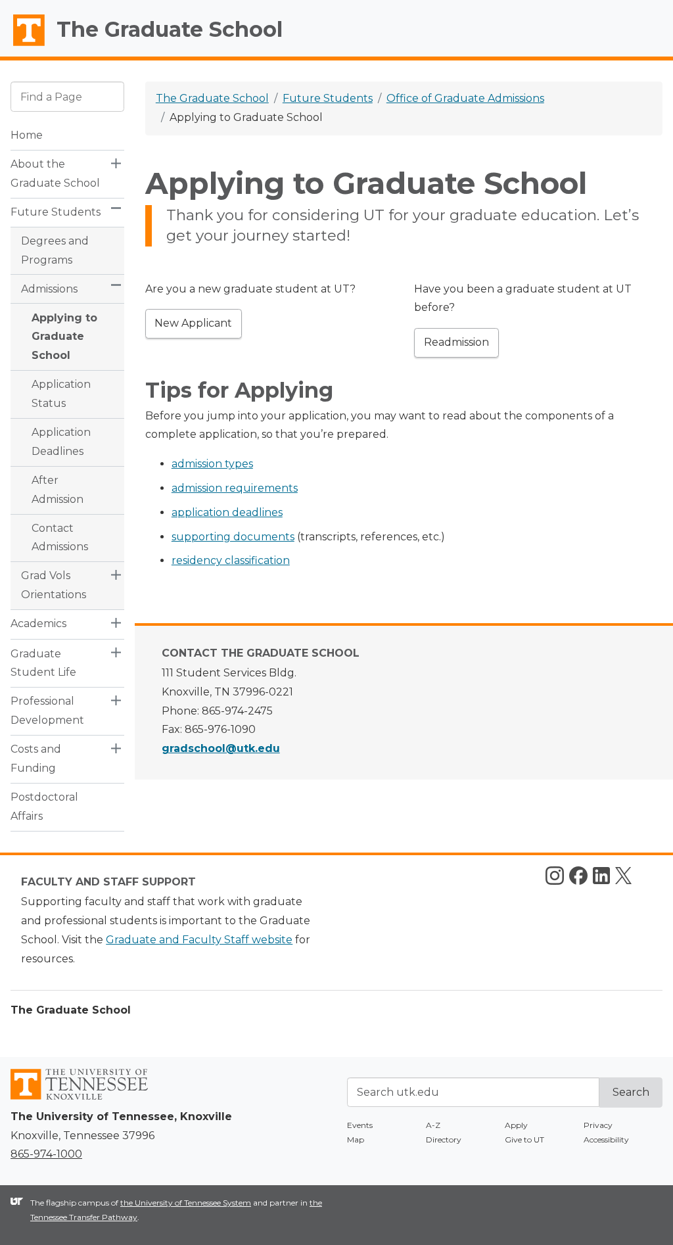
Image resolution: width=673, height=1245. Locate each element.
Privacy (598, 1125)
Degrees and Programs (55, 250)
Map (355, 1139)
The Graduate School (170, 29)
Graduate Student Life (43, 663)
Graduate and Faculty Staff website (199, 939)
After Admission (57, 489)
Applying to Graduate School (64, 337)
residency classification (231, 560)
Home (27, 135)
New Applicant (193, 323)
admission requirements (235, 488)
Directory (443, 1139)
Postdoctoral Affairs (44, 806)
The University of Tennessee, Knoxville (23, 46)
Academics (38, 623)
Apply (516, 1125)
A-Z (433, 1125)
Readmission (456, 342)
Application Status (61, 394)
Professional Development (47, 710)
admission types (212, 464)
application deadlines (227, 512)
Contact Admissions (60, 537)
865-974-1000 (46, 1154)
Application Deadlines (61, 442)
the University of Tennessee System (185, 1203)
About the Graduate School (55, 173)
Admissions (49, 289)
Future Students (56, 212)
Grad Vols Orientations (53, 585)
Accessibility (606, 1139)
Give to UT (524, 1139)
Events (360, 1125)
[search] (67, 96)
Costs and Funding (36, 758)
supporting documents (233, 536)
